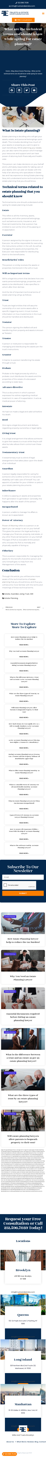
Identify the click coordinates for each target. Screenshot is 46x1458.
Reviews (30, 1442)
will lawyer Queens (26, 1173)
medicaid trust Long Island (22, 1153)
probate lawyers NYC (10, 1164)
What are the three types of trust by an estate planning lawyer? (24, 694)
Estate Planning (11, 598)
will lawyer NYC (18, 1173)
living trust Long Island (11, 1151)
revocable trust (8, 1170)
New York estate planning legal (34, 1154)
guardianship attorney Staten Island (21, 1188)
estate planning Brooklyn (39, 1181)
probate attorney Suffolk (32, 1159)
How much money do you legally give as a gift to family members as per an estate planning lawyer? (24, 726)
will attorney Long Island (30, 1170)
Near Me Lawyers (38, 1191)
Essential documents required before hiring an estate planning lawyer (24, 664)
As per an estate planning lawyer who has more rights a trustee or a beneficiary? (24, 741)
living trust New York (21, 1151)
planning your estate (32, 148)
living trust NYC (28, 1151)
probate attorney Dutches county (29, 1156)
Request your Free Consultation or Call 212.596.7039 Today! (23, 1223)
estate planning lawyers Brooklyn (27, 1181)
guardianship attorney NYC (39, 1186)
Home (8, 71)
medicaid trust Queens (10, 1154)
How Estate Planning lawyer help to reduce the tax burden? (24, 638)
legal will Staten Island (36, 1150)
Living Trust (24, 594)
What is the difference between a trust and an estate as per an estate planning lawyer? (24, 679)
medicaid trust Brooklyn (12, 1153)
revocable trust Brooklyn (34, 1167)
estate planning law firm (19, 14)
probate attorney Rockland (21, 1159)
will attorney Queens (15, 1172)
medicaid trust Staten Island (21, 1154)
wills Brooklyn (31, 1176)
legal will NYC (21, 1150)
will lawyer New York (10, 1173)
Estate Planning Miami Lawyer (28, 1178)
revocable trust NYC (33, 1169)
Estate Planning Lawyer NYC (34, 1189)
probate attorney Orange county (26, 1158)
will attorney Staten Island (25, 1172)
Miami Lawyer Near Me (9, 1178)
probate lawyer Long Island (10, 1162)
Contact (42, 1442)
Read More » (24, 645)
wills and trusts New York (33, 1175)
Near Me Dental (31, 1191)
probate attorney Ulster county (18, 1161)
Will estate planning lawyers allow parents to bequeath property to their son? (24, 710)
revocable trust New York (23, 1169)
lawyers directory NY (13, 1169)
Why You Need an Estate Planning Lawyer (24, 651)
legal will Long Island (5, 1150)
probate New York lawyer (25, 1165)
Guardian (15, 594)
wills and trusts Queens (11, 1176)
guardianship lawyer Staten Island (21, 1191)
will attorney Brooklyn (20, 1170)
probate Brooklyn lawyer (30, 1161)
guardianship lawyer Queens (7, 1191)
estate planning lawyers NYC (19, 1180)
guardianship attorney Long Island (12, 1186)
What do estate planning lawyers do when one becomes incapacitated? (24, 802)
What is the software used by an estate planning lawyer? (24, 846)
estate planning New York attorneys (23, 1183)
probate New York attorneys (13, 1165)
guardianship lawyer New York (21, 1189)
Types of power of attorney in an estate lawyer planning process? (24, 816)
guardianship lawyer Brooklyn (35, 1188)
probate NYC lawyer (35, 1165)
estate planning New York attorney (8, 1183)
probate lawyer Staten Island (21, 1164)
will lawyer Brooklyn (35, 1172)
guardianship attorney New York (26, 1186)
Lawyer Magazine (17, 1178)
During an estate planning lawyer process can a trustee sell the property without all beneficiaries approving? (24, 756)
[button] (43, 13)
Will (31, 594)
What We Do (22, 1442)
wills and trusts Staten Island (22, 1176)
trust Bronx (13, 1170)
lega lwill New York (14, 1150)
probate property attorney (12, 1167)
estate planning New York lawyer (12, 1184)
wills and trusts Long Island (22, 1175)
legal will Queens (28, 1150)
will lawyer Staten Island (36, 1173)
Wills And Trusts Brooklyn (23, 1435)
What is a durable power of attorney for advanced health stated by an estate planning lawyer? (24, 787)
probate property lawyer (24, 1167)
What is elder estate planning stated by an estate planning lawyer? (24, 771)
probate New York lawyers (31, 1180)
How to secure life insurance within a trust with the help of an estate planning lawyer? (24, 831)
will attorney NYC (7, 1172)
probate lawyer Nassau (21, 1162)
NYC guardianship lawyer (16, 1156)
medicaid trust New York (33, 1153)
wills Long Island (37, 1178)
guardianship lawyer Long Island (8, 1189)
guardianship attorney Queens (7, 1188)
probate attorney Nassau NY (13, 1158)
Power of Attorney (10, 526)
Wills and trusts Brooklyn (11, 1175)
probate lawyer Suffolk (32, 1164)
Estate (7, 594)
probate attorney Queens (9, 1159)
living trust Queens (36, 1151)
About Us (10, 1442)
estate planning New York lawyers (26, 1184)
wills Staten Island (9, 1180)
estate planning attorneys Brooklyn (12, 1181)
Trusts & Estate (19, 12)
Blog (36, 1442)
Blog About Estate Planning (20, 71)
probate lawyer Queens (31, 1162)
